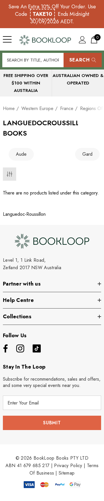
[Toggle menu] (7, 39)
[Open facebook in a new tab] (4, 348)
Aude (21, 154)
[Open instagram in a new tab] (19, 348)
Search (79, 60)
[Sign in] (82, 39)
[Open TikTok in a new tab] (37, 348)
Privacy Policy (68, 465)
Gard (87, 154)
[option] (36, 154)
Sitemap (67, 473)
